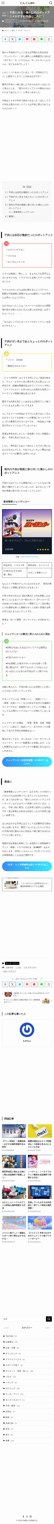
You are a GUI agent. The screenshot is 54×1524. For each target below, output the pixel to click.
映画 (9, 1417)
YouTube (11, 1336)
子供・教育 (13, 1406)
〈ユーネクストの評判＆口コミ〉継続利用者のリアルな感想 (35, 884)
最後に (12, 216)
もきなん (27, 1041)
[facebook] (23, 1516)
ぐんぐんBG (27, 3)
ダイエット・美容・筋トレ (19, 1371)
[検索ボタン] (51, 3)
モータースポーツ (15, 1400)
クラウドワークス (15, 1359)
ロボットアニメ (9, 971)
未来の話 (11, 1423)
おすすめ (9, 968)
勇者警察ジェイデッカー (24, 212)
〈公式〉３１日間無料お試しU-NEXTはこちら (27, 866)
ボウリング (13, 1388)
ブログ (11, 1377)
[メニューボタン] (3, 3)
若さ (9, 1435)
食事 (10, 1440)
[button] (5, 39)
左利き (10, 1411)
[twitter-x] (27, 1516)
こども (18, 968)
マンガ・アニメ (11, 21)
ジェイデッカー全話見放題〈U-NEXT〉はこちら (27, 762)
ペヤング (11, 1382)
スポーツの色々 (14, 1365)
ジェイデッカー (30, 968)
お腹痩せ (12, 1342)
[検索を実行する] (49, 1319)
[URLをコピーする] (49, 39)
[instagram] (30, 1516)
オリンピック (13, 1353)
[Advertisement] (27, 146)
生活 (9, 1429)
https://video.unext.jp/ (29, 557)
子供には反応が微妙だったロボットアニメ (29, 192)
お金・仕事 (12, 1348)
